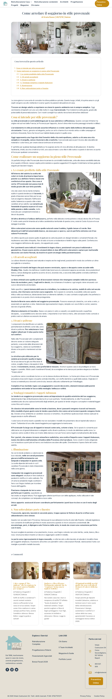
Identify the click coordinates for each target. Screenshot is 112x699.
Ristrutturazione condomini (46, 2)
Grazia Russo (49, 17)
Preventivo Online (101, 3)
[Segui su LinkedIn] (16, 669)
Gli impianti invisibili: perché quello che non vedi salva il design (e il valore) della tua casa (86, 586)
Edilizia (24, 594)
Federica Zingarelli (22, 592)
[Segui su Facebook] (7, 669)
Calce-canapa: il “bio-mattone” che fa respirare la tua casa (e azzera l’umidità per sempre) (24, 586)
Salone (68, 17)
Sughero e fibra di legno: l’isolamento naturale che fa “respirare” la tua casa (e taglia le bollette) (55, 586)
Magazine (24, 5)
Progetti (14, 5)
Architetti (64, 2)
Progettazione (77, 2)
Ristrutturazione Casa (20, 2)
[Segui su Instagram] (12, 669)
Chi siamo (35, 5)
